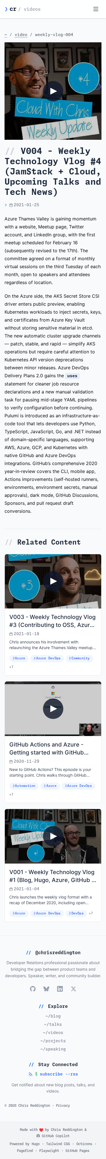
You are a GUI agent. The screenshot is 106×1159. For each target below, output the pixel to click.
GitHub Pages (77, 1151)
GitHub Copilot (55, 1136)
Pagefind (25, 1151)
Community (81, 658)
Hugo (36, 1144)
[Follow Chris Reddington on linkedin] (60, 989)
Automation (25, 785)
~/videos (53, 1033)
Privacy (63, 1106)
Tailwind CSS (58, 1144)
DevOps (78, 913)
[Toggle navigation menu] (95, 9)
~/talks (53, 1025)
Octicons (84, 1144)
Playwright (49, 1151)
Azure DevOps (48, 658)
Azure (20, 658)
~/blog (53, 1016)
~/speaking (53, 1049)
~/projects (53, 1041)
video (21, 35)
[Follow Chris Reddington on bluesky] (46, 989)
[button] (53, 91)
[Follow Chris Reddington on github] (33, 989)
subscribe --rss (53, 1074)
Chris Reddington (67, 1130)
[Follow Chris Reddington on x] (73, 989)
